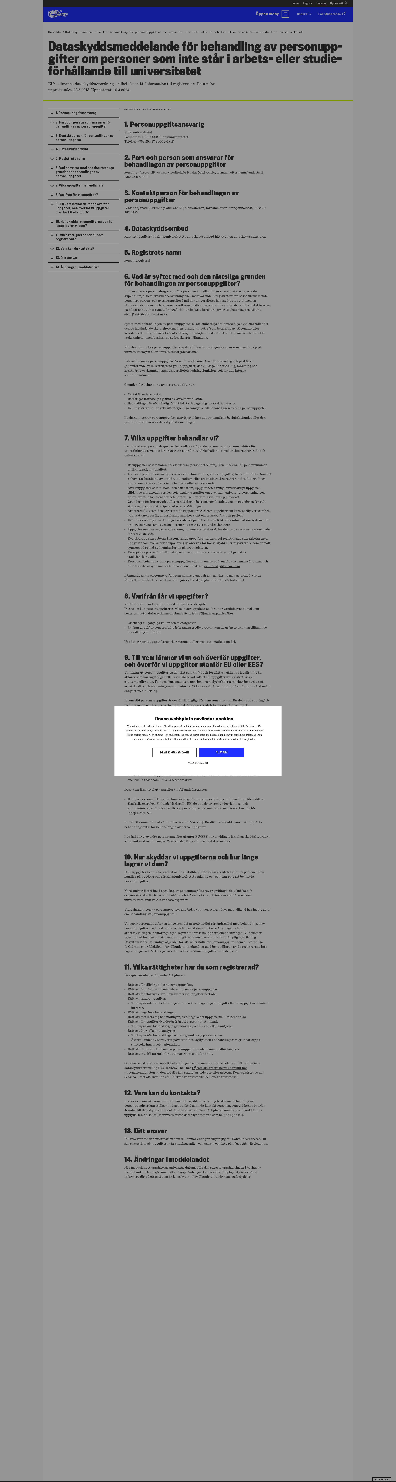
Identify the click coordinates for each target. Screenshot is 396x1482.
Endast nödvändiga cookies (174, 752)
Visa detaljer (198, 763)
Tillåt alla (221, 752)
